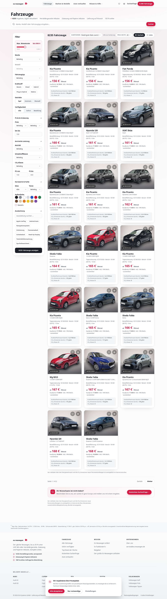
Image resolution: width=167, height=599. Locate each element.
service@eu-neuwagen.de (135, 547)
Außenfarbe (19, 195)
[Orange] (24, 201)
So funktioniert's (100, 547)
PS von (17, 171)
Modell (17, 65)
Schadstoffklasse (21, 154)
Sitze (17, 186)
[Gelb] (28, 201)
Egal (19, 101)
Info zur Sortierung (109, 35)
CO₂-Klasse (19, 163)
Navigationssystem (23, 226)
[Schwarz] (16, 197)
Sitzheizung (20, 230)
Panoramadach (33, 230)
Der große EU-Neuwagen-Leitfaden (107, 553)
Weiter (149, 481)
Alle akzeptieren (56, 591)
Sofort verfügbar (68, 547)
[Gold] (31, 201)
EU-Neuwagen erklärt (102, 543)
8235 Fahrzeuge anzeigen (28, 250)
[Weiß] (24, 197)
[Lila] (35, 201)
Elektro (33, 92)
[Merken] (72, 43)
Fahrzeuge (48, 4)
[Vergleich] (124, 4)
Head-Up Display (34, 235)
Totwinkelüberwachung (24, 239)
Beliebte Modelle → (22, 572)
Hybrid (36, 87)
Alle (19, 111)
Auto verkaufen (80, 4)
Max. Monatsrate (23, 43)
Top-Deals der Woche (69, 550)
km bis (17, 131)
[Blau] (31, 197)
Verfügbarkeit (20, 107)
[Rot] (35, 197)
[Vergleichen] (78, 43)
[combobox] (83, 24)
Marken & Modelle (62, 4)
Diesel (27, 87)
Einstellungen (90, 591)
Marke (17, 55)
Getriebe (18, 97)
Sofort (28, 111)
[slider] (25, 47)
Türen (31, 186)
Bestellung (37, 111)
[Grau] (20, 197)
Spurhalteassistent (22, 243)
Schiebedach (20, 235)
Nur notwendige (74, 591)
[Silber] (28, 197)
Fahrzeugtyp (20, 75)
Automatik (28, 101)
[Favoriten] (119, 4)
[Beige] (20, 201)
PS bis (31, 171)
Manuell (37, 101)
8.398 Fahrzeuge (145, 4)
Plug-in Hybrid (22, 92)
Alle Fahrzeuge (67, 543)
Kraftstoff (18, 84)
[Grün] (39, 197)
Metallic (21, 205)
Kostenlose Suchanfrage (138, 492)
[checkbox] (16, 205)
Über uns (129, 543)
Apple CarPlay (21, 221)
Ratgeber (97, 550)
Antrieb (18, 145)
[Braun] (16, 201)
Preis (17, 122)
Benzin (19, 87)
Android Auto (33, 221)
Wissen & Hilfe (95, 4)
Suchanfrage (132, 4)
